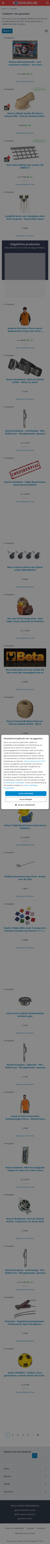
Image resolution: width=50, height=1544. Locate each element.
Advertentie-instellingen (15, 782)
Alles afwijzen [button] (26, 799)
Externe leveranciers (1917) (34, 761)
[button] (25, 805)
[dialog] (25, 772)
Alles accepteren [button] (25, 793)
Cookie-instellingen (30, 785)
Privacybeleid (9, 788)
